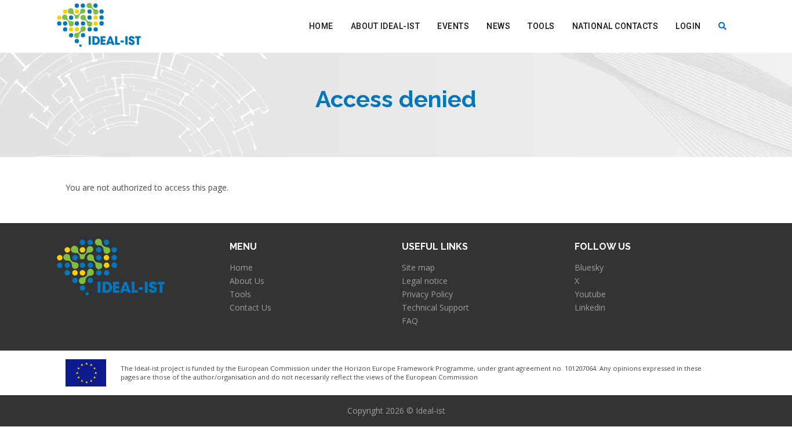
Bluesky (589, 267)
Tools (541, 26)
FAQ (410, 320)
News (498, 26)
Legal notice (425, 280)
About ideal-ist (385, 26)
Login (688, 26)
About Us (247, 280)
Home (321, 26)
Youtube (590, 294)
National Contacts (615, 26)
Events (453, 26)
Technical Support (435, 307)
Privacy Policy (427, 294)
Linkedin (590, 307)
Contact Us (250, 307)
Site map (418, 267)
